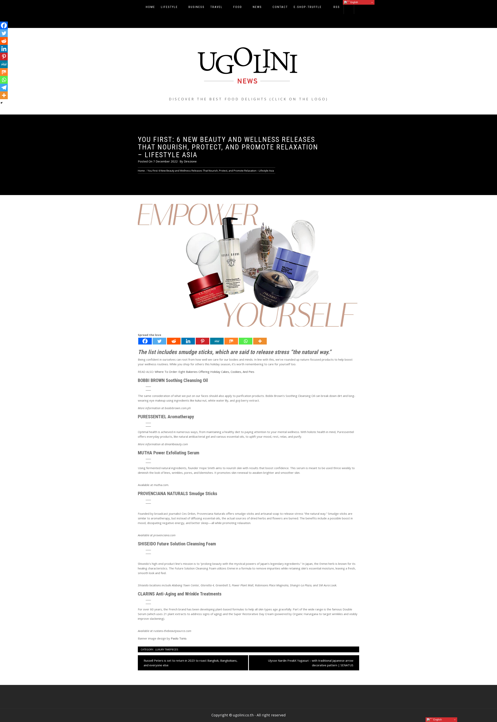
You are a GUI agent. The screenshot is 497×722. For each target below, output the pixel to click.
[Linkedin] (188, 341)
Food (237, 7)
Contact (280, 7)
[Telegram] (4, 87)
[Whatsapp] (245, 341)
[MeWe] (217, 341)
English (354, 2)
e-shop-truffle (308, 7)
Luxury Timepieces (166, 649)
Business (197, 7)
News (257, 7)
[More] (260, 341)
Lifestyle (169, 7)
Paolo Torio (178, 638)
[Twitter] (159, 341)
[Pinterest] (202, 341)
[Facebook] (145, 341)
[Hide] (1, 102)
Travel (216, 7)
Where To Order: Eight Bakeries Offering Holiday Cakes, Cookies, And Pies (204, 372)
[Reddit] (174, 341)
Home (150, 7)
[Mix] (231, 341)
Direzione (190, 161)
